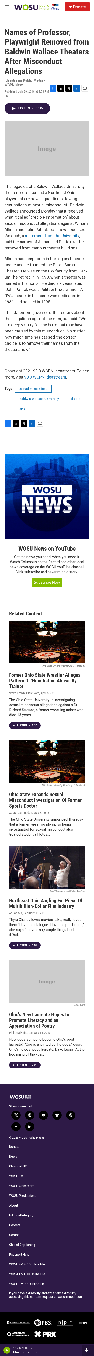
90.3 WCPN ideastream (45, 377)
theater (76, 399)
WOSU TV (16, 1176)
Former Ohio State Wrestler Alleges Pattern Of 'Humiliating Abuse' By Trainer (45, 680)
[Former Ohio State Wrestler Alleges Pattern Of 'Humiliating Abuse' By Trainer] (47, 642)
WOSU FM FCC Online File (27, 1264)
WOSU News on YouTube (47, 548)
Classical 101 (18, 1166)
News (13, 1156)
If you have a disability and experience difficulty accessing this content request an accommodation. (46, 1295)
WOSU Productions (22, 1196)
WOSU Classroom (21, 1186)
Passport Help (19, 1254)
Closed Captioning (22, 1245)
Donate (79, 7)
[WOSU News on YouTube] (47, 496)
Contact (15, 1235)
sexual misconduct (33, 389)
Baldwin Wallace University (39, 399)
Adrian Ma (15, 913)
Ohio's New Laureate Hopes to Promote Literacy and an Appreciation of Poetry (39, 1020)
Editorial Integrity (21, 1215)
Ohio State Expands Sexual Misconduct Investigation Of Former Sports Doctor (45, 800)
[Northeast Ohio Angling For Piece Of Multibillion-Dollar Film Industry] (47, 867)
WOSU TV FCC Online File (27, 1284)
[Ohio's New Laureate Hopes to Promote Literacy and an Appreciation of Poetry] (47, 981)
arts (22, 409)
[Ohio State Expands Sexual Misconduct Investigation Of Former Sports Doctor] (47, 761)
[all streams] (88, 1350)
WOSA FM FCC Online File (27, 1274)
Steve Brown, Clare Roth (24, 693)
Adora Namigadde (20, 812)
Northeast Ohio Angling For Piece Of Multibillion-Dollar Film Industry (45, 903)
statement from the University (52, 235)
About (13, 1205)
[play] (7, 1350)
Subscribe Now (47, 582)
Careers (15, 1225)
